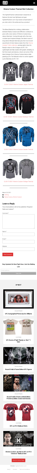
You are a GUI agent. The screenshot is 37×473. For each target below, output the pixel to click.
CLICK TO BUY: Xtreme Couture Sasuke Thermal (18, 149)
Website (4, 246)
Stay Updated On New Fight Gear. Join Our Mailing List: (18, 265)
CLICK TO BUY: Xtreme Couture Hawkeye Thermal (18, 117)
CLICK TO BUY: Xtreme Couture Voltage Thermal (18, 181)
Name (4, 231)
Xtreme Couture (17, 197)
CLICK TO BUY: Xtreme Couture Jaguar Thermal (18, 84)
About (8, 469)
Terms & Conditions (25, 469)
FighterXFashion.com (21, 466)
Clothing (6, 195)
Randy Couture (8, 197)
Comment (5, 213)
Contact (15, 469)
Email (4, 239)
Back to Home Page (18, 460)
